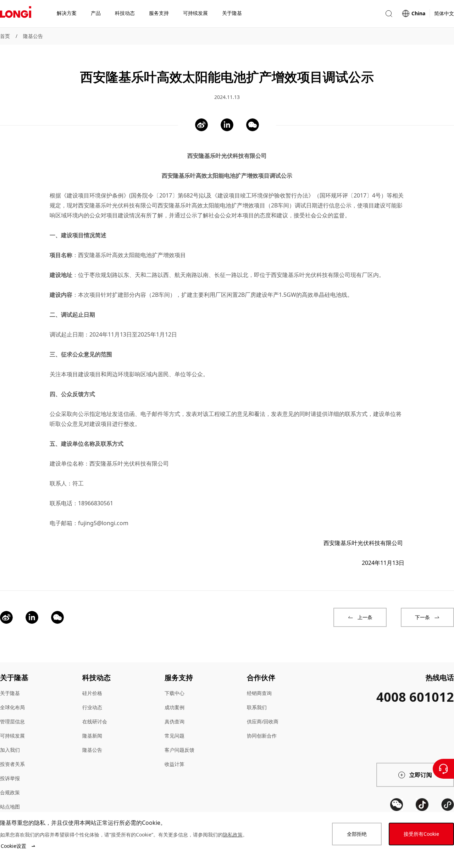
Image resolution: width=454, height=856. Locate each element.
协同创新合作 (262, 735)
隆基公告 (33, 36)
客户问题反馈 (179, 749)
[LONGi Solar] (15, 14)
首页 (5, 36)
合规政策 (10, 792)
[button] (388, 13)
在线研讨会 (94, 721)
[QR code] (396, 804)
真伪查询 (174, 721)
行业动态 (92, 707)
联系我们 (257, 707)
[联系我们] (443, 769)
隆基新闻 (92, 735)
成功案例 (174, 707)
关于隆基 (10, 693)
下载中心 (174, 693)
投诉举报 (10, 778)
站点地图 (10, 806)
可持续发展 (12, 735)
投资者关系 (12, 764)
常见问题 (174, 735)
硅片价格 (92, 693)
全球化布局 (12, 707)
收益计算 (174, 764)
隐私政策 (233, 834)
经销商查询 (259, 693)
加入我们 (10, 749)
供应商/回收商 (262, 721)
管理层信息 (12, 721)
